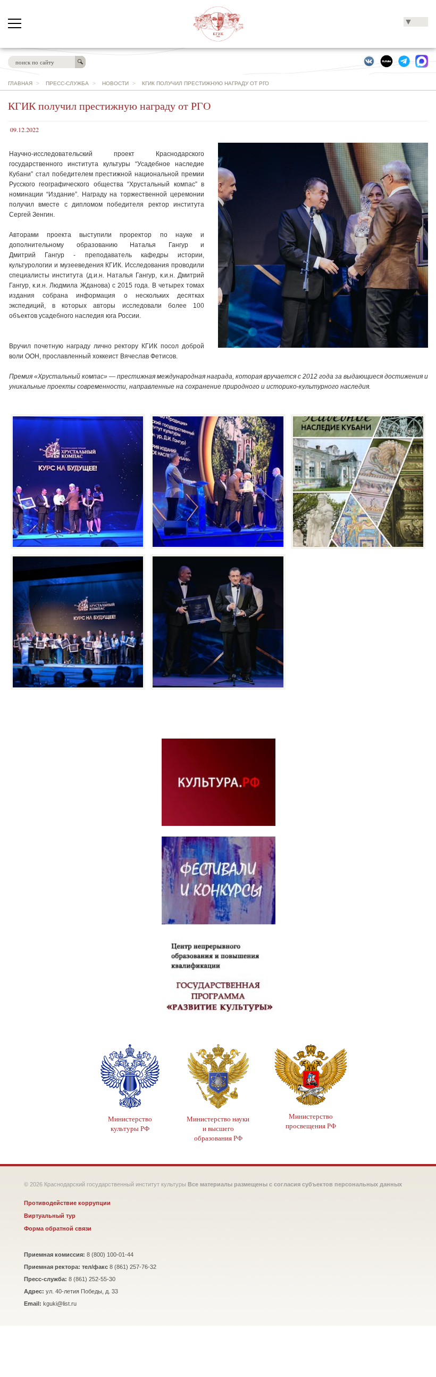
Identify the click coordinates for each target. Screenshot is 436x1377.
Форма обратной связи (57, 1228)
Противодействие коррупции (67, 1203)
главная (20, 83)
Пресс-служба (67, 83)
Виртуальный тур (50, 1215)
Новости (115, 83)
